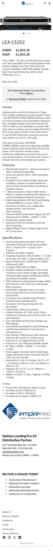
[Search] (45, 3)
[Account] (49, 3)
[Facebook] (4, 537)
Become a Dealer (10, 516)
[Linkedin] (19, 537)
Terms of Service (10, 533)
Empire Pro (29, 543)
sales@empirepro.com (13, 451)
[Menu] (3, 3)
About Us (6, 512)
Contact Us (7, 520)
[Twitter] (14, 537)
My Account (8, 529)
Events (5, 524)
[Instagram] (9, 537)
